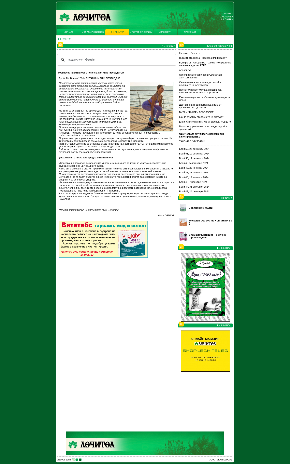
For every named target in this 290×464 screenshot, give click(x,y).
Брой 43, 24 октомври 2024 (194, 191)
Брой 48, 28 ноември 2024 (194, 167)
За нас (228, 13)
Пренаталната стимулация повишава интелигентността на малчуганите (200, 91)
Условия (227, 16)
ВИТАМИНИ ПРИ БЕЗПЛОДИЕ (196, 112)
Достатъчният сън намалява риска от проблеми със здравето (200, 106)
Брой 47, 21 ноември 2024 (194, 172)
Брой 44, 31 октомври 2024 (194, 186)
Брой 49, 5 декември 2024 (193, 163)
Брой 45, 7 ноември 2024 (193, 182)
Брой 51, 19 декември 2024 (194, 153)
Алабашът (185, 70)
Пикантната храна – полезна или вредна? (203, 58)
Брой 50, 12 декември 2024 (194, 158)
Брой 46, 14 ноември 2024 (194, 177)
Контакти (226, 19)
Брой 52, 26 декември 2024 (194, 149)
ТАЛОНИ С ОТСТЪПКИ (192, 141)
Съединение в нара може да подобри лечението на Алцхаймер (200, 83)
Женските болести (189, 53)
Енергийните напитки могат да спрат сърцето (205, 121)
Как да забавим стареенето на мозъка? (201, 117)
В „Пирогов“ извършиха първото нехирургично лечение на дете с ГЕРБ (205, 64)
